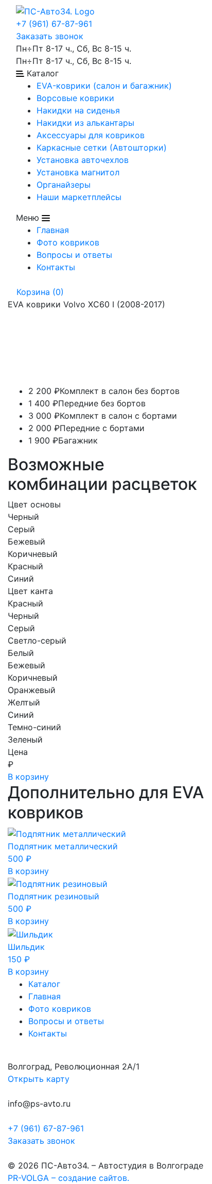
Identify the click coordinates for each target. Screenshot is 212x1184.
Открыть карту (38, 1079)
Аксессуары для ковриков (91, 135)
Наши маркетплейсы (79, 197)
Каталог (44, 984)
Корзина (39, 292)
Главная (53, 230)
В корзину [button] (28, 871)
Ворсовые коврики (75, 98)
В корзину (28, 776)
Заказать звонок (49, 36)
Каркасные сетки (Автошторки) (102, 147)
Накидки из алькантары (85, 123)
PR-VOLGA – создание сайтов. (68, 1178)
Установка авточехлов (83, 160)
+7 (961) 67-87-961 (54, 24)
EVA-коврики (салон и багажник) (104, 85)
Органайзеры (64, 184)
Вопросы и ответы (74, 255)
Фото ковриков (68, 242)
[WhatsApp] (9, 1153)
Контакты (56, 267)
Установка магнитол (78, 172)
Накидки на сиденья (78, 110)
